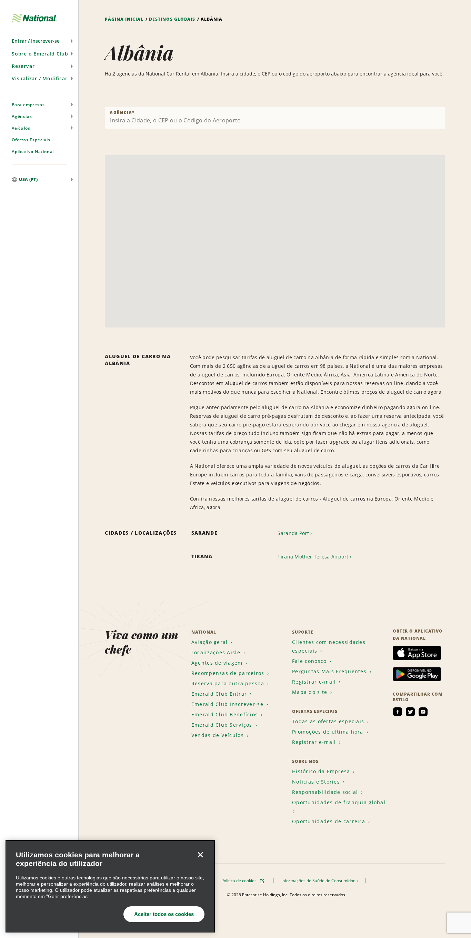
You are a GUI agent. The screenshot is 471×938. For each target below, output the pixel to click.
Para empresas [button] (28, 105)
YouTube (423, 712)
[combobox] (275, 118)
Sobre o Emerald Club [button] (40, 53)
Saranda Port (293, 533)
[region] (110, 886)
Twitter (410, 712)
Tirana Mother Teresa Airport (313, 556)
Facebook (397, 712)
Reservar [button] (23, 66)
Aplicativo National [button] (33, 151)
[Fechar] (200, 854)
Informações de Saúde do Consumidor (318, 881)
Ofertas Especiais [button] (31, 140)
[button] (39, 41)
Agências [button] (22, 116)
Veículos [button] (21, 128)
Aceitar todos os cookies (164, 914)
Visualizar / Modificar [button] (40, 78)
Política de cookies (239, 881)
